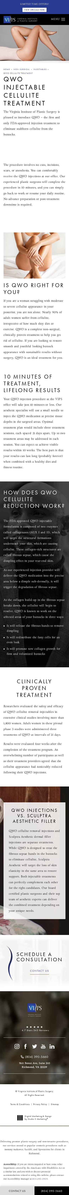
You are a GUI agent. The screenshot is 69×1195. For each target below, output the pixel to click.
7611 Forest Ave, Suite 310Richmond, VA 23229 (34, 1065)
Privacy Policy (40, 1104)
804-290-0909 (40, 1179)
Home (7, 69)
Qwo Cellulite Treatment (18, 73)
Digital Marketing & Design (38, 1117)
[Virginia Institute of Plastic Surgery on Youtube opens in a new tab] (43, 1046)
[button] (63, 19)
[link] (34, 1028)
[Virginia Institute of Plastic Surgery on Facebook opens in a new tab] (26, 1046)
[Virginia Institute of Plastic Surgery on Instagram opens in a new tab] (17, 1046)
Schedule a (39, 957)
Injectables (40, 69)
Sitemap (55, 1104)
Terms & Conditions (20, 1104)
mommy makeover (14, 1149)
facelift (28, 1149)
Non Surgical (22, 69)
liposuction (44, 1149)
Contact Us (39, 971)
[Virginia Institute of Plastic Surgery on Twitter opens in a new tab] (34, 1046)
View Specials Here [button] (34, 9)
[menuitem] (17, 1046)
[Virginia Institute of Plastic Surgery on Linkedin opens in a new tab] (52, 1046)
